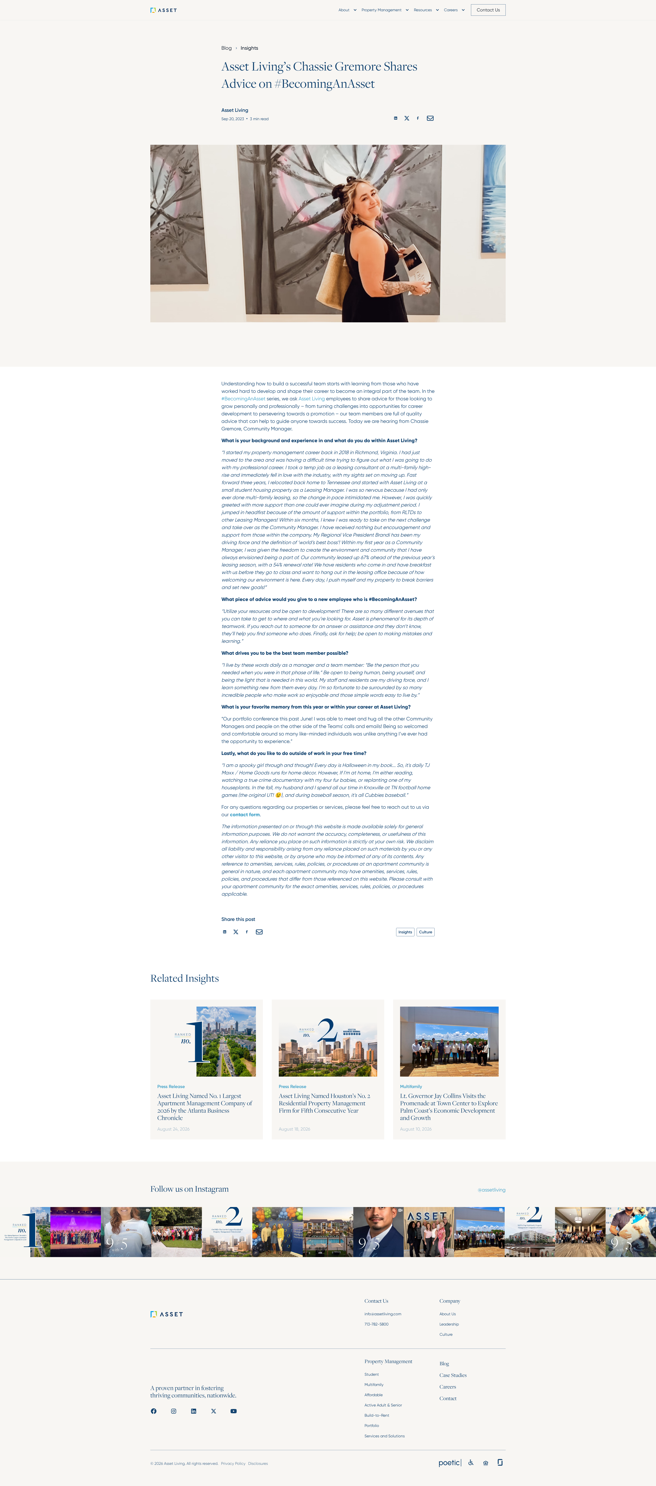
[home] (169, 10)
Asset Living (312, 399)
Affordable (374, 1395)
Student (372, 1374)
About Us (448, 1314)
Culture (446, 1334)
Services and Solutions (385, 1436)
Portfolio (372, 1425)
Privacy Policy (233, 1463)
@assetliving (492, 1190)
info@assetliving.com (383, 1314)
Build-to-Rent (377, 1415)
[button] (346, 10)
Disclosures (258, 1463)
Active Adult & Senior (383, 1405)
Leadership (449, 1324)
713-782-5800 (376, 1324)
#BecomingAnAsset (243, 399)
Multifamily (374, 1384)
